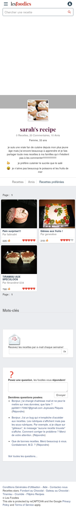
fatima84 (12, 234)
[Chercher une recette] (69, 12)
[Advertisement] (38, 57)
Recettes (18, 182)
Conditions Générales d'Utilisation (21, 487)
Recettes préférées (51, 182)
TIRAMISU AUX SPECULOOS (11, 278)
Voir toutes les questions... (22, 456)
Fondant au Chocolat (32, 490)
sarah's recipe (38, 129)
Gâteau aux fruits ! (51, 231)
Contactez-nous (59, 487)
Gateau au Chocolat (57, 490)
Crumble (19, 494)
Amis (31, 182)
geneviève (51, 234)
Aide (45, 487)
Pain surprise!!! (11, 231)
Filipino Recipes (35, 494)
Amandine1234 (15, 282)
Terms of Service (24, 504)
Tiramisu (7, 494)
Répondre (18, 411)
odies (21, 4)
